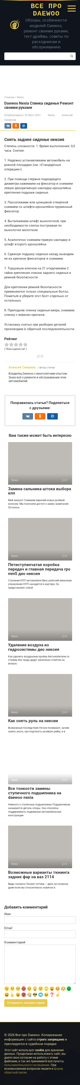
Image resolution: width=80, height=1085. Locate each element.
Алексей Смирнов (22, 367)
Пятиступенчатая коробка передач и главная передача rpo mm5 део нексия (39, 569)
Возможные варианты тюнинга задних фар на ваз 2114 (38, 874)
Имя (7, 914)
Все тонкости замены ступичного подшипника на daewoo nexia (34, 793)
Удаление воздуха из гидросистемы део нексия (33, 647)
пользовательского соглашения (26, 1065)
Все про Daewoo (46, 10)
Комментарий (14, 942)
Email (8, 928)
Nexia (51, 115)
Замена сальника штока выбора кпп (39, 491)
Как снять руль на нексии (33, 720)
